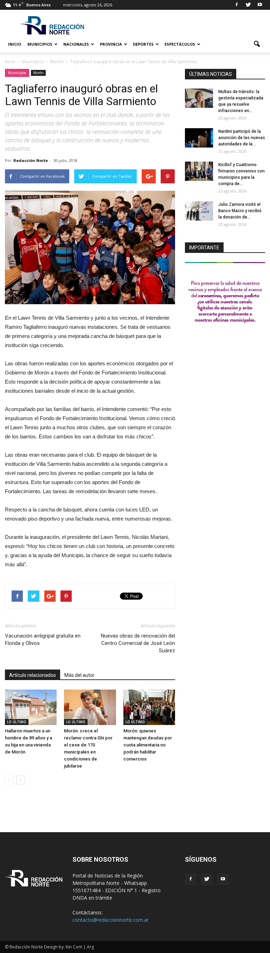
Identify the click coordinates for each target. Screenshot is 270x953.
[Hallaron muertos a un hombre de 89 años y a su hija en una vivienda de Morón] (31, 707)
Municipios (39, 44)
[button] (256, 44)
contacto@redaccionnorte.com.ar (110, 919)
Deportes (143, 44)
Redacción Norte (30, 160)
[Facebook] (236, 5)
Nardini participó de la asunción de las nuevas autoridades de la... (241, 137)
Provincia (111, 44)
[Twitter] (248, 5)
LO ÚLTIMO (16, 721)
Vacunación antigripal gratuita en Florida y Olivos (43, 639)
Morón (38, 72)
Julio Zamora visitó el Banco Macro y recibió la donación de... (240, 211)
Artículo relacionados (32, 675)
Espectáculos (180, 44)
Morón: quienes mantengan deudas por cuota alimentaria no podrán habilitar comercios (147, 745)
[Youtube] (260, 5)
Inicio (14, 44)
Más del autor (79, 675)
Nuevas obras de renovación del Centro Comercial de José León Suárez (138, 643)
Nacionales (76, 44)
